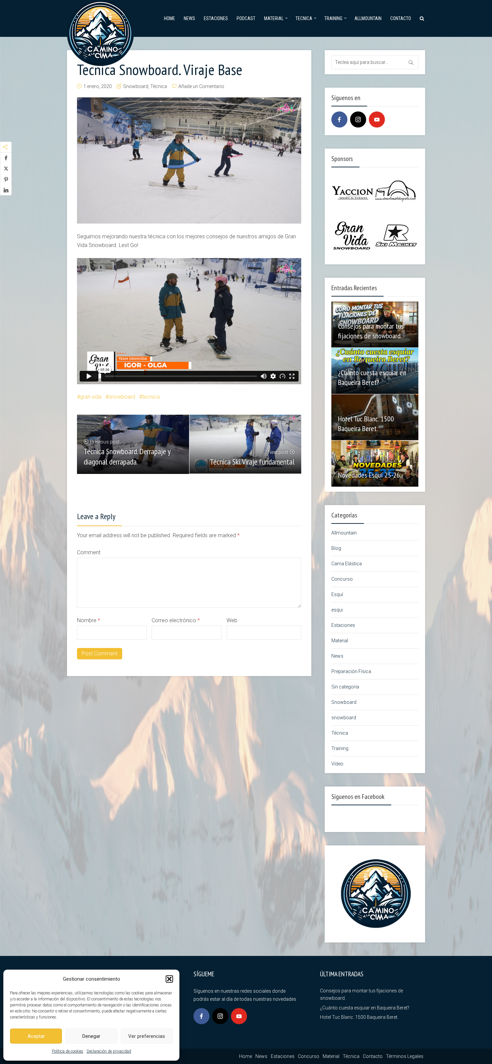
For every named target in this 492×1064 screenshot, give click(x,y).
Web (232, 620)
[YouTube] (377, 119)
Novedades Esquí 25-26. (369, 475)
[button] (169, 979)
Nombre (88, 620)
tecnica (151, 397)
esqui (337, 609)
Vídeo (337, 763)
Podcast (246, 18)
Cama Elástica (346, 563)
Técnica (158, 86)
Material (273, 18)
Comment (88, 552)
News (189, 18)
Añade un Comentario (201, 86)
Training (333, 18)
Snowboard (135, 86)
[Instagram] (358, 119)
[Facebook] (339, 119)
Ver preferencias (146, 1036)
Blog (336, 548)
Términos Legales (404, 1056)
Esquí (337, 594)
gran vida (90, 397)
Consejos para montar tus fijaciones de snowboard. (371, 330)
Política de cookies (67, 1051)
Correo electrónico (176, 620)
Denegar (91, 1036)
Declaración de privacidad (109, 1051)
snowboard (121, 397)
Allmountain (368, 18)
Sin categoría (345, 686)
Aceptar (36, 1036)
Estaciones (216, 18)
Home (169, 18)
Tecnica (304, 18)
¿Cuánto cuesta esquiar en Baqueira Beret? (372, 377)
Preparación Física (351, 671)
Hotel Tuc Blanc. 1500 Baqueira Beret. (366, 423)
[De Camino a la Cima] (100, 32)
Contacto (400, 18)
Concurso (342, 579)
